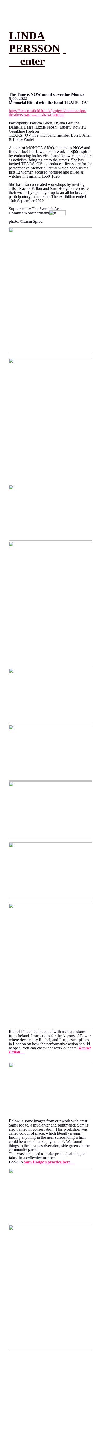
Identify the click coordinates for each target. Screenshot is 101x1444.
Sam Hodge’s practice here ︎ (49, 1162)
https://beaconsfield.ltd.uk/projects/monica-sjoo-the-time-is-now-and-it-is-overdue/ (47, 113)
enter (32, 61)
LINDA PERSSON (34, 41)
